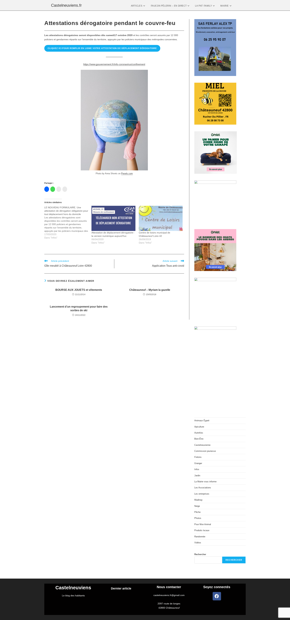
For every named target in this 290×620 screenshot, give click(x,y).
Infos (196, 469)
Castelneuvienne (202, 445)
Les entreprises (201, 494)
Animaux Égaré (201, 420)
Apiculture (199, 426)
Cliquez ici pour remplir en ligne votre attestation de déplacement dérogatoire (102, 48)
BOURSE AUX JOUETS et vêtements (78, 289)
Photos (197, 518)
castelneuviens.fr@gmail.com (169, 595)
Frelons (198, 457)
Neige (197, 506)
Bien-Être (198, 439)
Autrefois (198, 433)
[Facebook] (217, 596)
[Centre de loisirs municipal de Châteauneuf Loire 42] (161, 218)
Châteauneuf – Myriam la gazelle (149, 289)
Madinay (198, 500)
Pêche (197, 512)
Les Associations (202, 487)
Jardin (197, 475)
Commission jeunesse (205, 451)
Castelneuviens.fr (66, 5)
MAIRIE (224, 6)
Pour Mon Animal (202, 524)
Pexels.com (127, 173)
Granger (198, 463)
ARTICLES (137, 6)
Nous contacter (169, 587)
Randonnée (199, 536)
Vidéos (197, 542)
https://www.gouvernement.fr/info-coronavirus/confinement (114, 64)
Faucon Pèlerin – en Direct (169, 6)
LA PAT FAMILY (204, 6)
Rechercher (200, 554)
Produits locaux (201, 530)
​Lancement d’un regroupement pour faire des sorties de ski (79, 308)
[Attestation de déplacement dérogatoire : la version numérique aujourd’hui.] (113, 218)
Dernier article (121, 588)
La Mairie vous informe (205, 481)
